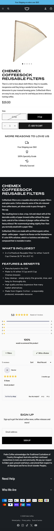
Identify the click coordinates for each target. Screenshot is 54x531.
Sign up (27, 440)
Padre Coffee (29, 516)
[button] (27, 321)
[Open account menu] (45, 8)
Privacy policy (26, 520)
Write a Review (45, 354)
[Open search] (8, 8)
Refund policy (16, 520)
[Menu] (3, 8)
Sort (32, 362)
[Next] (49, 383)
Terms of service (37, 520)
